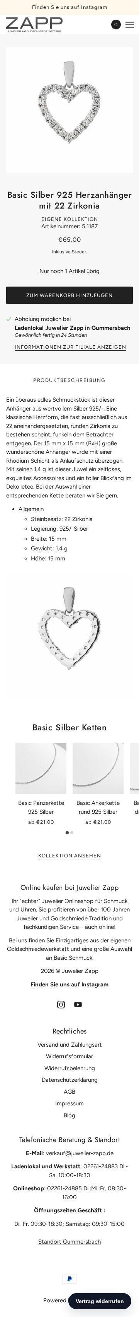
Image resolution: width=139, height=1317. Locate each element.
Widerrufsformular (69, 1056)
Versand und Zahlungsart (69, 1044)
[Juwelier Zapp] (41, 24)
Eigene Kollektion (69, 219)
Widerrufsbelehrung (69, 1068)
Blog (69, 1115)
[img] (61, 1004)
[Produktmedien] (69, 636)
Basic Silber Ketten (69, 727)
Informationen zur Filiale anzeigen (70, 347)
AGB (69, 1091)
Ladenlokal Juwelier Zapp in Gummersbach (73, 327)
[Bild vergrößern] (69, 110)
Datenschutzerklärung (70, 1079)
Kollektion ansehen (69, 856)
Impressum (69, 1103)
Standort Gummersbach (69, 1241)
